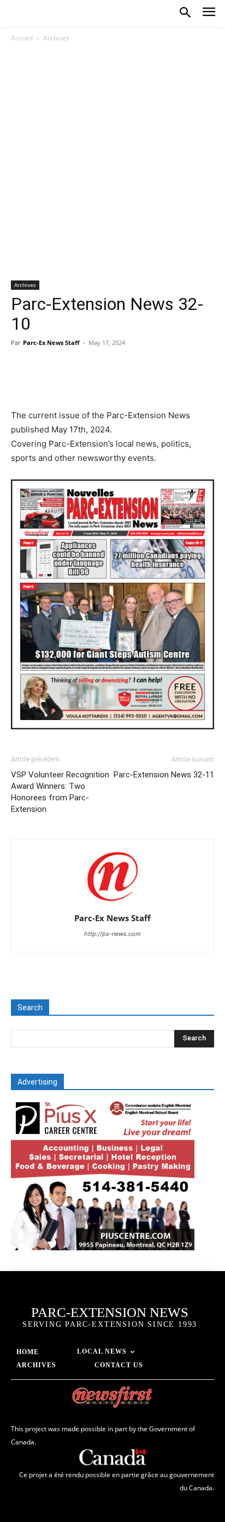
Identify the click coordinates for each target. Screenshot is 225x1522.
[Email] (147, 383)
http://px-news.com (112, 934)
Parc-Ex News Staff (51, 342)
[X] (47, 383)
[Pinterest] (72, 383)
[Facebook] (22, 383)
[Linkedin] (122, 383)
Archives (56, 38)
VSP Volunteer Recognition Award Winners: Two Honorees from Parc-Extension (60, 792)
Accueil (22, 38)
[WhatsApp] (97, 383)
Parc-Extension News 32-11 (164, 775)
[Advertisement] (112, 162)
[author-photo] (112, 903)
